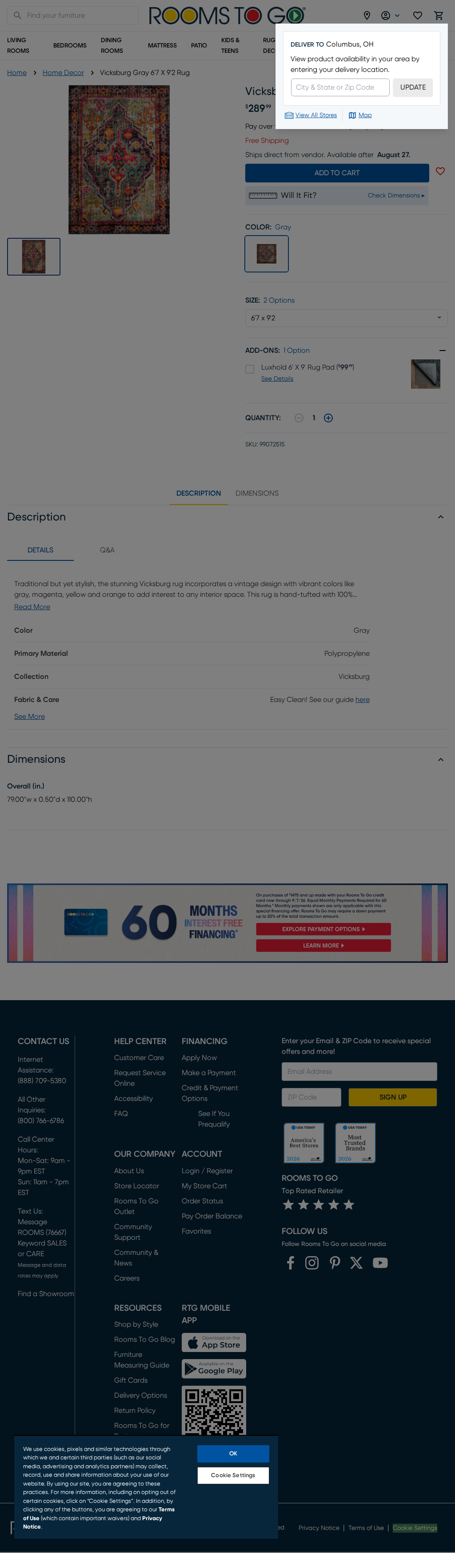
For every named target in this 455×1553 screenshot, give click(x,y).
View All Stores (316, 115)
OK (233, 1454)
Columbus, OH (350, 44)
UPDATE (413, 87)
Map (365, 115)
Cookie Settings (233, 1475)
